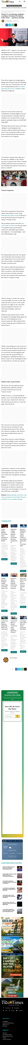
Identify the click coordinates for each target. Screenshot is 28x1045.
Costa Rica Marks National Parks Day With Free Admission (4, 625)
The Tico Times (9, 21)
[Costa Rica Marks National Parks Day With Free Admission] (4, 617)
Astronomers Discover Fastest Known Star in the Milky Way (9, 903)
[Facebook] (6, 25)
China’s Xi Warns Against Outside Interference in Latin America (14, 583)
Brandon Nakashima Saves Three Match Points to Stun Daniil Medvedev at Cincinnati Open (23, 538)
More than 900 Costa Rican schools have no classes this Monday (23, 584)
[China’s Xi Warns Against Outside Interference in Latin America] (14, 575)
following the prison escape (10, 215)
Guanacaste (10, 840)
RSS (6, 1010)
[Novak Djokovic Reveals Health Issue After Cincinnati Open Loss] (4, 575)
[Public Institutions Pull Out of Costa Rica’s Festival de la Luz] (19, 868)
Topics (5, 10)
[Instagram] (13, 1008)
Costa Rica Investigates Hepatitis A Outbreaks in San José (9, 889)
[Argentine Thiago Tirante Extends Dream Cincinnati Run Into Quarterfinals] (14, 526)
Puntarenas (20, 840)
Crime (9, 10)
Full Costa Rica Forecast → (12, 856)
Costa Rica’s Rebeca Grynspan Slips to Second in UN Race (9, 882)
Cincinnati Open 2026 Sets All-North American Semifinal (23, 625)
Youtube (20, 1010)
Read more (4, 559)
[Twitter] (9, 25)
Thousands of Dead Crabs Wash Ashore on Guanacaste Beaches (9, 875)
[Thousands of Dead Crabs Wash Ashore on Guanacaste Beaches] (19, 875)
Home (2, 10)
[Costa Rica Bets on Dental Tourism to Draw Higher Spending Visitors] (14, 617)
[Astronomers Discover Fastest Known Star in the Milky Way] (19, 904)
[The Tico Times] (3, 21)
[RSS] (4, 1011)
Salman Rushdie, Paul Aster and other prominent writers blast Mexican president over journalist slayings (13, 497)
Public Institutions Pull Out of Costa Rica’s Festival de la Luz (8, 868)
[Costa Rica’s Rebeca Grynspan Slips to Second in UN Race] (19, 882)
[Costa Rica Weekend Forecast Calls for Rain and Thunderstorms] (19, 911)
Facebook (7, 1008)
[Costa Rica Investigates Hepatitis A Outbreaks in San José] (19, 889)
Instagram (16, 1008)
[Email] (15, 25)
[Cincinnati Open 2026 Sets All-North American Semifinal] (23, 617)
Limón (15, 840)
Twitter (13, 1010)
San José (4, 840)
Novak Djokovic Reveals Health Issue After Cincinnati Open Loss (4, 583)
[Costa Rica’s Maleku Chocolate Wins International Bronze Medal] (4, 526)
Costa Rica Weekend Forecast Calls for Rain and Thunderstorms (9, 910)
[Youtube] (17, 1011)
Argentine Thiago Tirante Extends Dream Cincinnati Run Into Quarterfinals (14, 536)
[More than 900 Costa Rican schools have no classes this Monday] (23, 575)
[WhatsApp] (12, 25)
